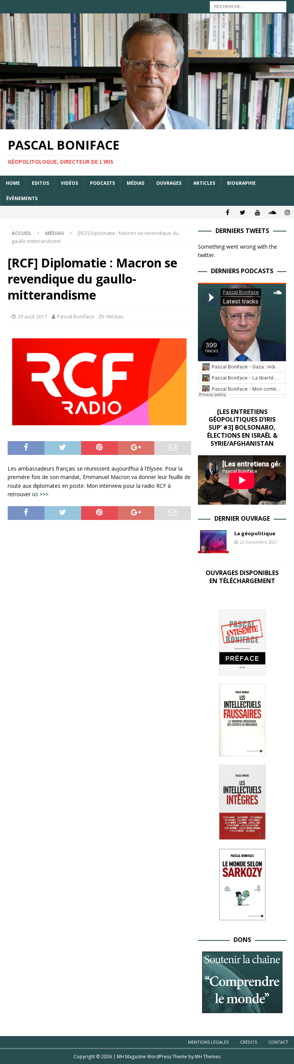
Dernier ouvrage (242, 518)
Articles (204, 183)
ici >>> (40, 494)
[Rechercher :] (248, 6)
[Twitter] (242, 212)
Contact (278, 1042)
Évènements (22, 198)
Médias (135, 183)
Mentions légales (208, 1042)
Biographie (241, 183)
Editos (40, 183)
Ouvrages (168, 183)
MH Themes (207, 1056)
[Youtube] (257, 212)
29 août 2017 (32, 316)
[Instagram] (287, 212)
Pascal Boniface (75, 316)
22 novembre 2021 (259, 542)
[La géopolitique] (213, 541)
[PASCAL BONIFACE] (147, 125)
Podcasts (102, 183)
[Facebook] (227, 212)
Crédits (248, 1042)
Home (13, 183)
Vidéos (69, 183)
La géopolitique (254, 533)
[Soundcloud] (272, 212)
